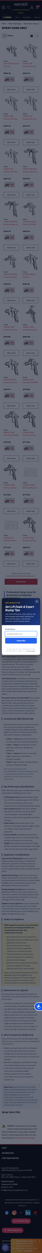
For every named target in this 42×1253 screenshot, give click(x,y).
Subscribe (21, 641)
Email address (10, 629)
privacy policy (31, 651)
